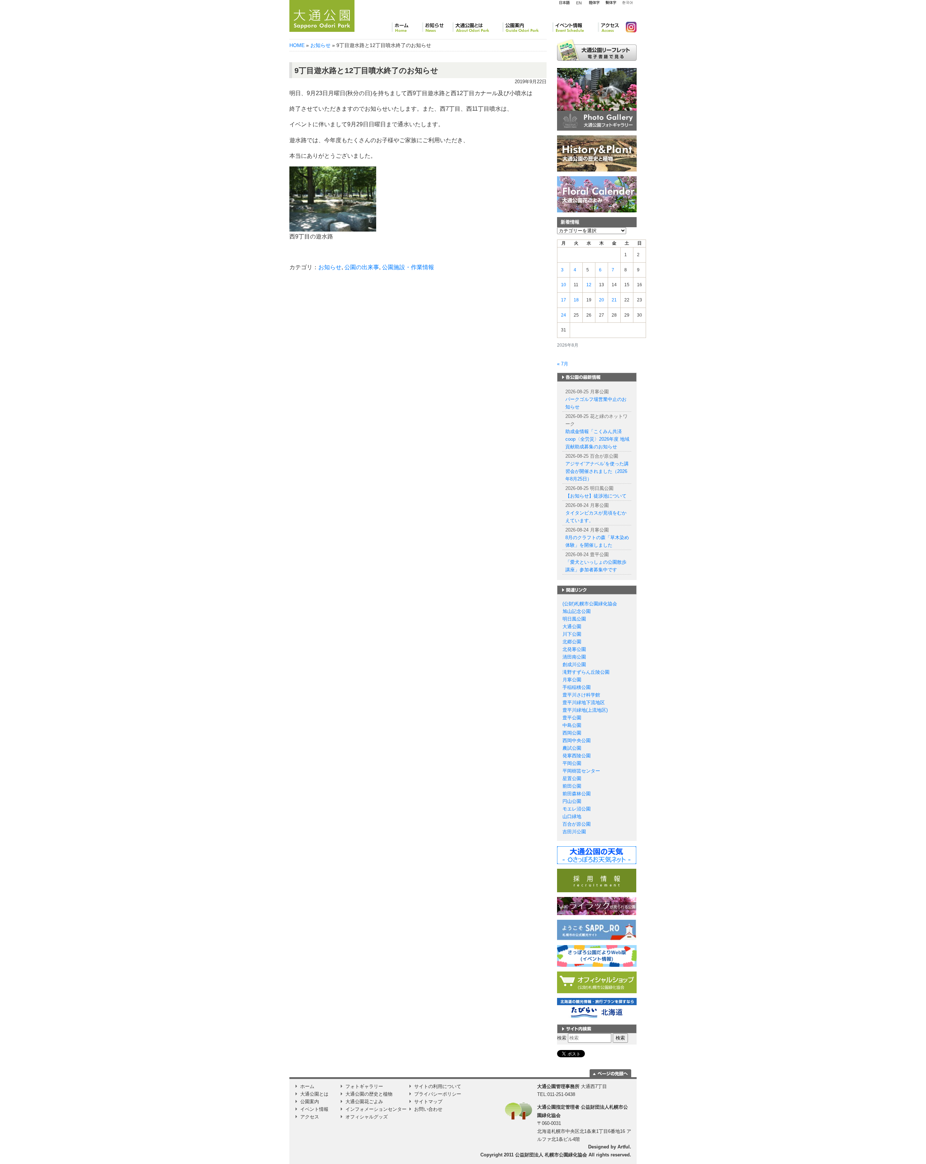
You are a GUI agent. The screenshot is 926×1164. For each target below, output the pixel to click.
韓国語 (627, 3)
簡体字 (594, 3)
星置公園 (571, 778)
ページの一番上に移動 (610, 1073)
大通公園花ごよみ (364, 1101)
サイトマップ (428, 1101)
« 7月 (562, 364)
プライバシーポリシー (437, 1094)
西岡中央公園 (576, 740)
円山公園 (571, 801)
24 (563, 315)
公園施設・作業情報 (408, 267)
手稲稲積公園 (576, 687)
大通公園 (571, 626)
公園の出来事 (361, 267)
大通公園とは (477, 27)
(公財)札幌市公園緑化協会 (589, 603)
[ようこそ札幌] (597, 929)
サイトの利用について (437, 1086)
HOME (297, 45)
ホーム (407, 27)
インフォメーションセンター (376, 1109)
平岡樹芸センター (581, 771)
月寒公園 (571, 679)
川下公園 (571, 634)
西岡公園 (571, 733)
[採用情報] (596, 880)
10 (563, 284)
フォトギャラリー (364, 1086)
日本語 (564, 3)
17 (563, 299)
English (579, 2)
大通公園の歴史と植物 (368, 1094)
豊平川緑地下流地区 (583, 702)
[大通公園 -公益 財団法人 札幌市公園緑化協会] (321, 15)
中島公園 (571, 725)
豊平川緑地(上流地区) (585, 710)
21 (614, 299)
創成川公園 (574, 664)
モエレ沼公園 (576, 809)
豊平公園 (571, 717)
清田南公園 (574, 657)
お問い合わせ (428, 1109)
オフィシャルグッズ (366, 1116)
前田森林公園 (576, 793)
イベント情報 (575, 27)
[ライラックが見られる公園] (596, 906)
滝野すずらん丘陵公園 (585, 672)
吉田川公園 (574, 831)
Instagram (628, 27)
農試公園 (571, 748)
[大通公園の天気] (596, 855)
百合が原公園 (576, 824)
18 (576, 299)
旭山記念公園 (576, 611)
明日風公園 (574, 619)
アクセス (609, 27)
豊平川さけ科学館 (581, 695)
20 (601, 299)
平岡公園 (571, 763)
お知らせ (437, 27)
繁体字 (611, 3)
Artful (623, 1147)
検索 (561, 1038)
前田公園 (571, 786)
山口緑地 (571, 816)
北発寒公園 (574, 649)
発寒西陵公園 (576, 755)
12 (588, 284)
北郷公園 (571, 641)
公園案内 (527, 27)
